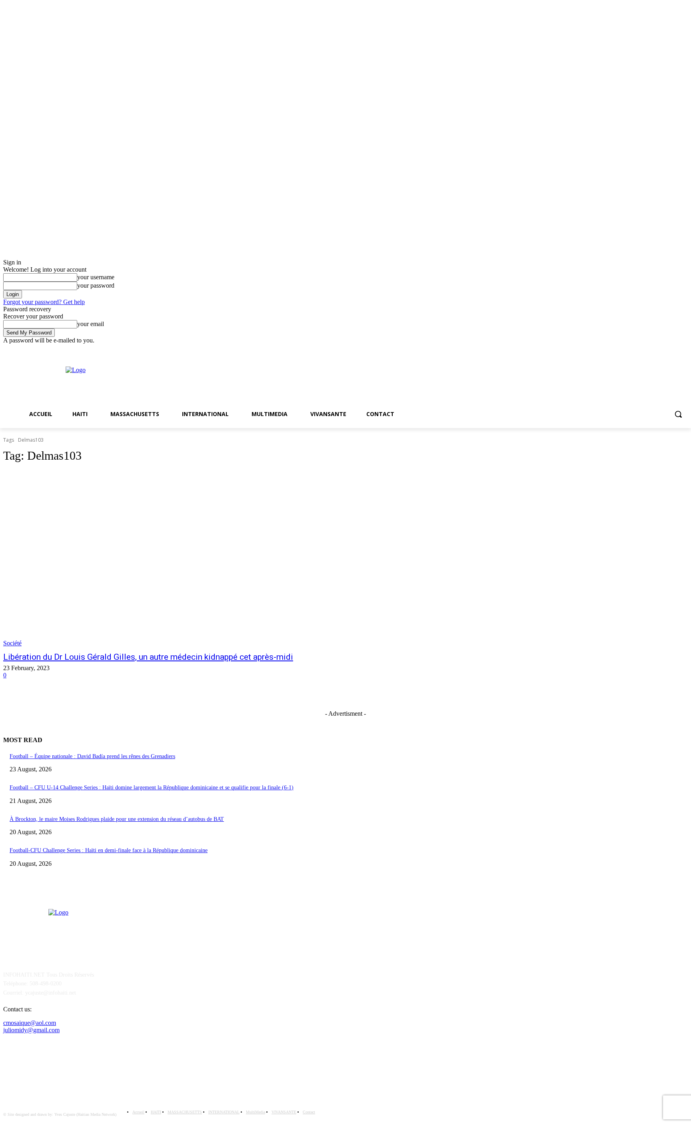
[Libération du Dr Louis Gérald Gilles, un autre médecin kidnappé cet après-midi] (179, 559)
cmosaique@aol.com (29, 1022)
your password (95, 285)
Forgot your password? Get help (44, 301)
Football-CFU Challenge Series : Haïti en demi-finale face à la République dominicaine (109, 850)
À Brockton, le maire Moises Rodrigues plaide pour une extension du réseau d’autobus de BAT (117, 819)
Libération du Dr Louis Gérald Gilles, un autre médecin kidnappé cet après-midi (148, 657)
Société (12, 643)
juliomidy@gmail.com (31, 1030)
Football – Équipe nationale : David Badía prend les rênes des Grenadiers (92, 756)
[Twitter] (683, 349)
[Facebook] (672, 349)
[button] (678, 414)
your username (95, 277)
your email (90, 323)
